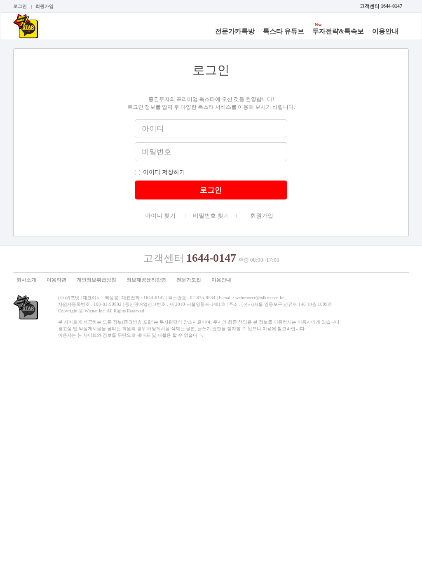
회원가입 (44, 6)
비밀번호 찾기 (207, 216)
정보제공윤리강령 (146, 280)
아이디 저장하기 (164, 172)
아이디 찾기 (155, 216)
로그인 (20, 6)
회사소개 (26, 280)
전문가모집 (188, 280)
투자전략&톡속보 (338, 31)
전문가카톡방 (235, 31)
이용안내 (385, 31)
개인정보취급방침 (96, 280)
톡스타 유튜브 (283, 31)
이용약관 (56, 280)
